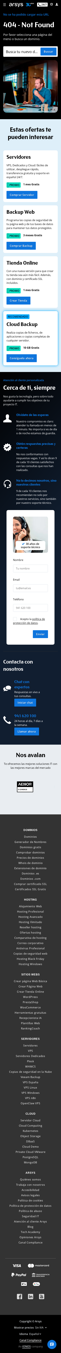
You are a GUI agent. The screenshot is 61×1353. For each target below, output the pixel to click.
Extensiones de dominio (30, 868)
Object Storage (30, 1136)
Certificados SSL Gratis (30, 889)
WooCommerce (30, 1007)
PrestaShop (30, 1002)
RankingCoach (30, 1028)
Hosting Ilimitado (30, 922)
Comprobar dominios (30, 852)
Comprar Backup (21, 246)
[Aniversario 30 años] (28, 5)
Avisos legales (30, 1195)
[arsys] (16, 5)
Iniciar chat (25, 702)
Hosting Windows (30, 964)
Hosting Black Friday (30, 959)
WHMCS (30, 1066)
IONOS (26, 1346)
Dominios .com (30, 879)
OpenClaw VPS (30, 1103)
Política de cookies (30, 1200)
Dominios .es (30, 873)
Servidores (30, 1045)
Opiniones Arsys (30, 1237)
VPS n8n (30, 1098)
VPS (30, 1051)
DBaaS (30, 1141)
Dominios (30, 837)
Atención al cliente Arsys (30, 1221)
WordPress (30, 997)
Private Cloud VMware (31, 1152)
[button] (4, 4)
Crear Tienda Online (30, 991)
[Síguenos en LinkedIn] (30, 1295)
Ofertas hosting (30, 932)
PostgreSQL (31, 1157)
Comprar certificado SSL (30, 884)
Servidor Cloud (30, 1120)
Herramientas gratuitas (30, 1013)
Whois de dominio (30, 863)
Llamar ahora (27, 731)
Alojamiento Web (30, 906)
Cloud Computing (30, 1125)
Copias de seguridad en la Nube (30, 1072)
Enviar (40, 634)
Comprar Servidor (22, 195)
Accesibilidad (30, 1190)
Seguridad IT (30, 1216)
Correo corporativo (30, 943)
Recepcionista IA (30, 1018)
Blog (30, 1227)
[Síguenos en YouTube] (41, 1295)
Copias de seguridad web (30, 953)
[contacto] (51, 4)
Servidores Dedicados (30, 1056)
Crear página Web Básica (30, 981)
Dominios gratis (30, 847)
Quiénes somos (30, 1179)
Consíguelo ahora (22, 358)
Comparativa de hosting (30, 938)
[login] (56, 4)
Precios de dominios (30, 858)
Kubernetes (30, 1131)
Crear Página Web (31, 986)
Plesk (30, 1061)
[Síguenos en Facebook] (19, 1295)
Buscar (48, 51)
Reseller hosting (30, 927)
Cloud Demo (30, 1146)
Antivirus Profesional (30, 948)
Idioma (24, 1334)
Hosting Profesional (30, 911)
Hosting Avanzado (30, 917)
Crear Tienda (18, 300)
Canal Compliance (31, 1242)
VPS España (30, 1082)
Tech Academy (30, 1232)
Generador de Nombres (30, 842)
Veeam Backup (31, 1077)
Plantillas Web (30, 1023)
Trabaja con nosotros (30, 1185)
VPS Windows (30, 1093)
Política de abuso (30, 1211)
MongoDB (30, 1162)
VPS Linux (30, 1087)
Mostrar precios (24, 1327)
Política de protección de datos (30, 1206)
